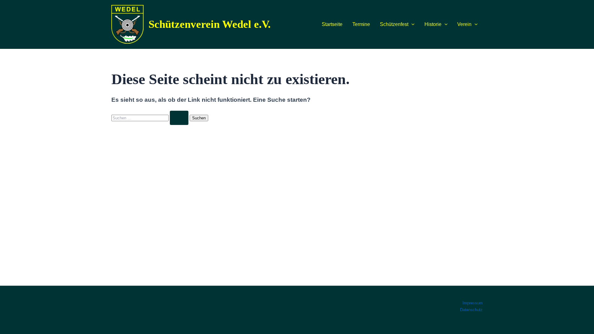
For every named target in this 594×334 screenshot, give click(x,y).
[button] (411, 24)
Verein (464, 24)
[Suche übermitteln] (179, 118)
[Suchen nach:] (150, 117)
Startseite (332, 24)
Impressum (473, 303)
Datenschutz (471, 309)
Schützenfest (394, 24)
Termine (361, 24)
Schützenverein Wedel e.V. (209, 24)
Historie (432, 24)
